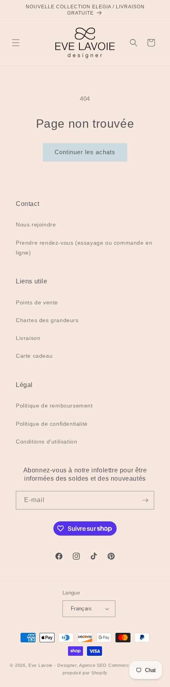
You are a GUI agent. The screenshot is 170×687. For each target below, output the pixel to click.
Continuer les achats (85, 152)
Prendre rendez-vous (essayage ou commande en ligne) (84, 248)
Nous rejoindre (36, 224)
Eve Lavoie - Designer (52, 665)
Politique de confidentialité (52, 424)
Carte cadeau (34, 356)
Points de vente (37, 302)
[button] (16, 42)
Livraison (28, 338)
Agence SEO (93, 665)
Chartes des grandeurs (47, 320)
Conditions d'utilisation (46, 441)
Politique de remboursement (54, 405)
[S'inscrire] (145, 500)
